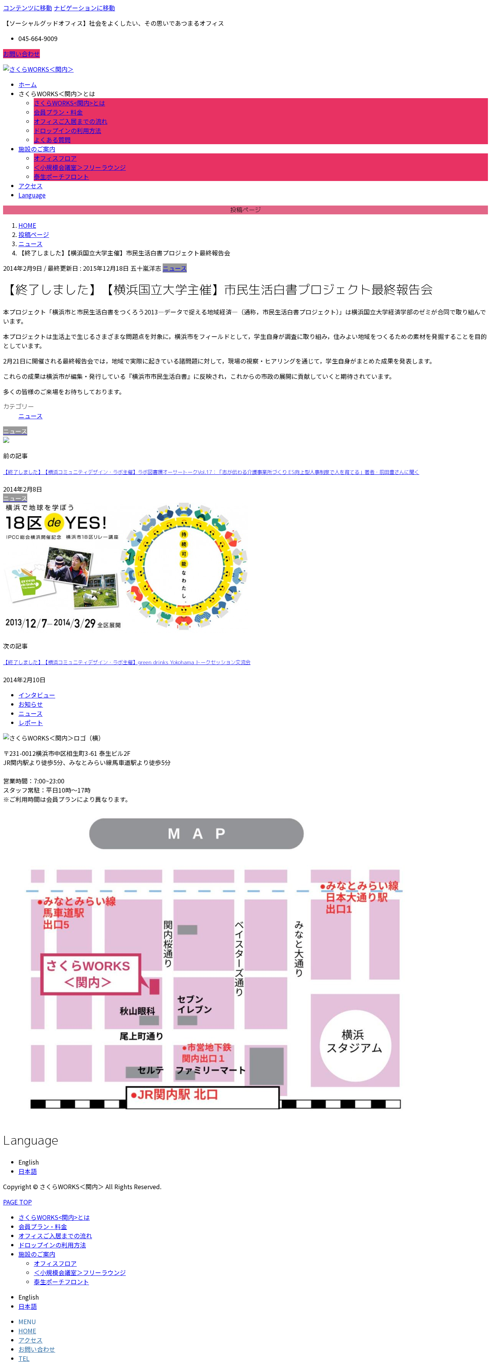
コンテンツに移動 (27, 7)
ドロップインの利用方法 (67, 130)
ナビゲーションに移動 (84, 7)
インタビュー (36, 694)
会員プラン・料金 (58, 112)
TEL (24, 1358)
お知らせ (30, 704)
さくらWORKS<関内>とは (69, 102)
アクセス (30, 1339)
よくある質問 (52, 139)
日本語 (27, 1171)
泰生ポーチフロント (61, 176)
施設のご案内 (36, 1254)
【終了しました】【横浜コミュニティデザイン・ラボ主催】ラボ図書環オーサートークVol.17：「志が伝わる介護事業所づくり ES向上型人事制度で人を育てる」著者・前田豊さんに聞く (211, 472)
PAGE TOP (17, 1201)
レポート (30, 722)
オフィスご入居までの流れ (70, 121)
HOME (27, 1330)
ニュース (175, 268)
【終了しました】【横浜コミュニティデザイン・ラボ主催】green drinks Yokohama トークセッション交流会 (126, 662)
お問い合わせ (21, 53)
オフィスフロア (55, 158)
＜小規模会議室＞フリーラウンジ (80, 167)
